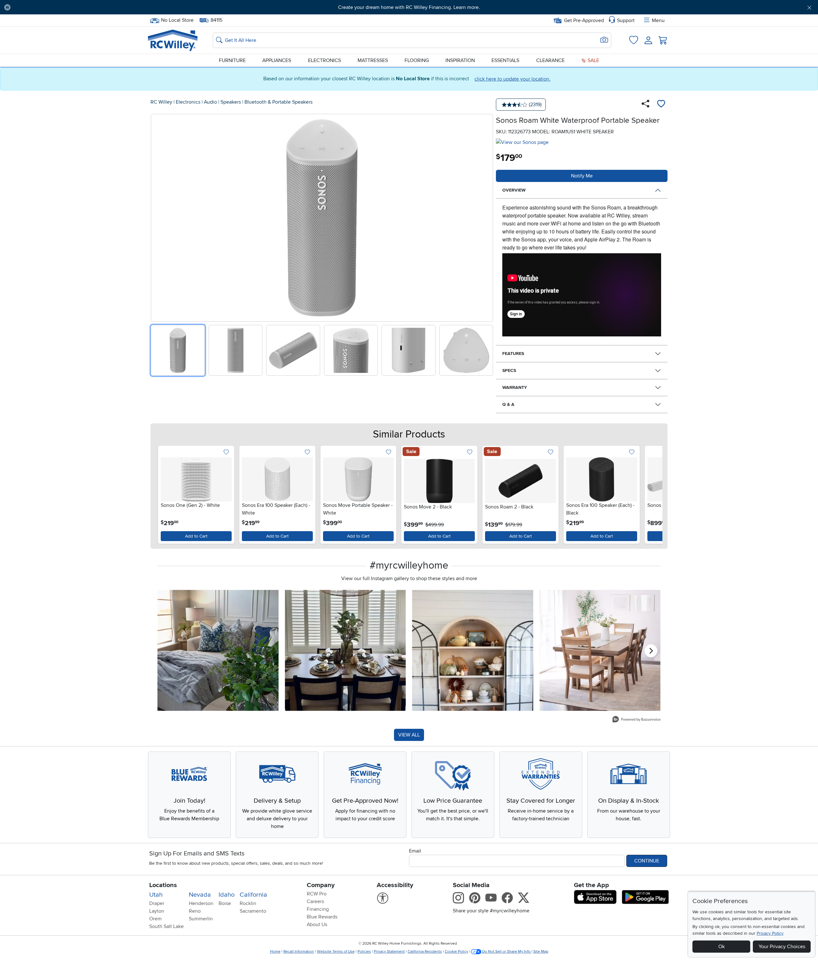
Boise (225, 903)
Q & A (508, 404)
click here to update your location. (513, 79)
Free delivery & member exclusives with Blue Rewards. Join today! (409, 7)
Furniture (232, 60)
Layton (156, 911)
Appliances (276, 60)
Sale (592, 60)
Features (513, 353)
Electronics (324, 60)
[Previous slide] (158, 216)
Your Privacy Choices (782, 946)
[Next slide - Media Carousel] (650, 650)
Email (415, 851)
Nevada (200, 895)
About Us (317, 924)
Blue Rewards (322, 917)
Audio (210, 102)
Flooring (417, 60)
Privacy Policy (770, 933)
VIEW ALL (409, 735)
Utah (156, 895)
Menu (658, 20)
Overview (514, 190)
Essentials (505, 60)
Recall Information (298, 951)
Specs (509, 370)
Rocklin (248, 903)
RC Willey (161, 102)
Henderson (201, 903)
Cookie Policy (456, 951)
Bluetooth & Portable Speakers (278, 102)
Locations (163, 885)
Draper (156, 903)
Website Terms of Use (336, 951)
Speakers (230, 102)
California (253, 895)
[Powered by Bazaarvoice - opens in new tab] (636, 720)
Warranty (514, 387)
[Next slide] (485, 216)
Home (275, 951)
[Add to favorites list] (661, 104)
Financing (318, 909)
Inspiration (460, 60)
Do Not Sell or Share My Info (506, 951)
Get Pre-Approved (584, 20)
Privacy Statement (389, 951)
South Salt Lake (166, 926)
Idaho (227, 895)
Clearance (550, 60)
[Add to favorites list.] (226, 452)
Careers (315, 901)
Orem (155, 919)
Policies (364, 951)
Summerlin (201, 919)
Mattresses (373, 60)
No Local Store (177, 19)
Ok (721, 946)
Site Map (540, 951)
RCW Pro (317, 894)
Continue (646, 861)
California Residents (425, 951)
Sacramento (253, 911)
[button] (78, 7)
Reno (195, 911)
